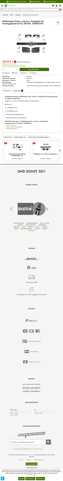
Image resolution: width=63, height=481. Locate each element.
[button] (2, 478)
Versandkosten (31, 454)
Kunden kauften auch (20, 137)
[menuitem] (2, 5)
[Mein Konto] (56, 5)
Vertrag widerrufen (31, 464)
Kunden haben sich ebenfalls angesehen (39, 137)
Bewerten (24, 73)
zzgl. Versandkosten (11, 64)
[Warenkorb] (59, 5)
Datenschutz (20, 460)
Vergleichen (7, 73)
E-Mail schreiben (31, 391)
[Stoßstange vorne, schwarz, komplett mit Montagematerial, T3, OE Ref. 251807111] (45, 147)
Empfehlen (34, 73)
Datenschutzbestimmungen (25, 449)
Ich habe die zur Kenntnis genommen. (28, 448)
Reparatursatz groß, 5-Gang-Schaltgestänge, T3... (17, 154)
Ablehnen (21, 478)
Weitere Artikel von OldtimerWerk (14, 127)
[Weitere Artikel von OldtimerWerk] (58, 23)
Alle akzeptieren (30, 478)
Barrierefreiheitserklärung (39, 460)
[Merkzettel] (53, 5)
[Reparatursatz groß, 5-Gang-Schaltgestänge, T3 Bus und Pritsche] (17, 147)
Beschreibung (7, 90)
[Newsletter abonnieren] (47, 442)
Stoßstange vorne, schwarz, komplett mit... (46, 154)
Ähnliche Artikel (8, 137)
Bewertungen (18, 90)
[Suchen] (60, 9)
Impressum (29, 460)
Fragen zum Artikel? (11, 125)
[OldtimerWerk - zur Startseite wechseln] (10, 5)
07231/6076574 (31, 388)
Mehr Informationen (31, 474)
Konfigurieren (40, 478)
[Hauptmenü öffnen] (2, 5)
